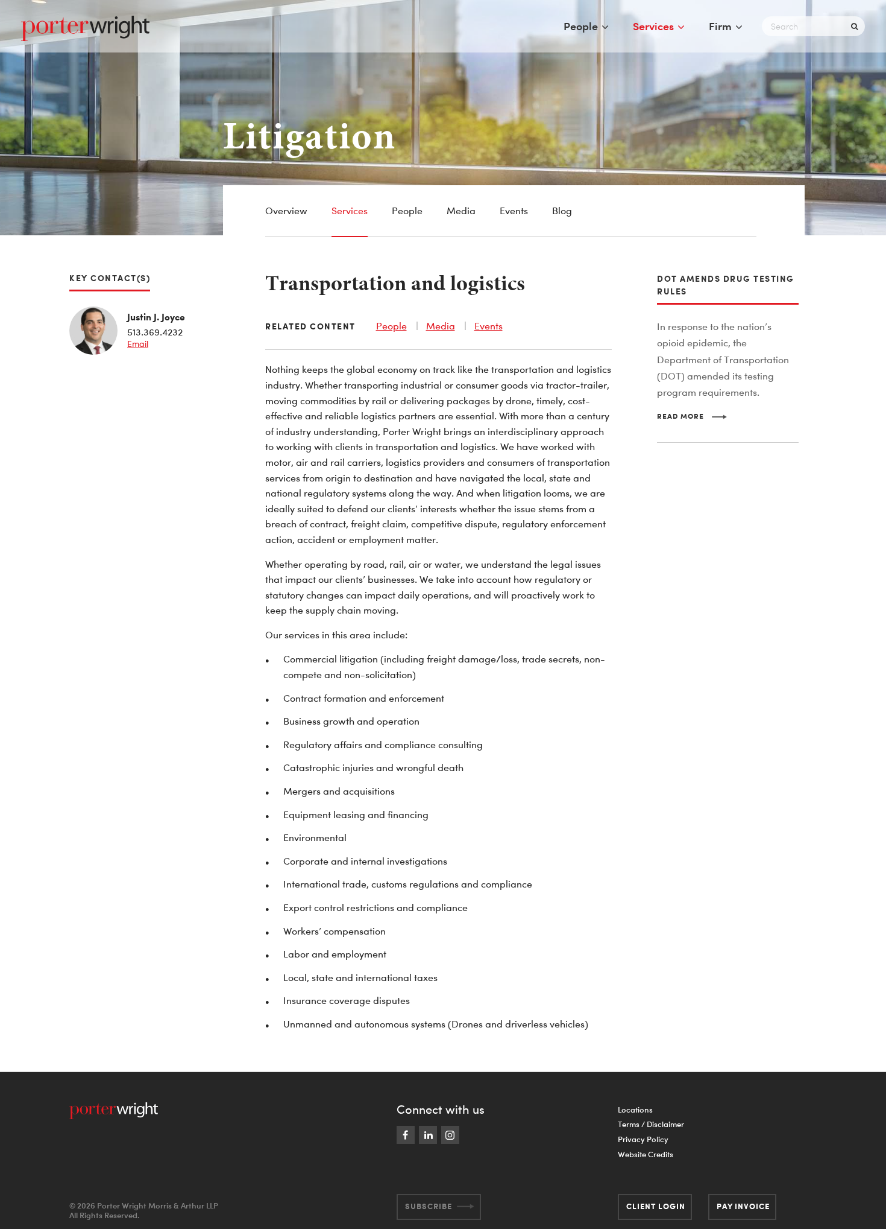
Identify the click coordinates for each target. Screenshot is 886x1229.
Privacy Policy (643, 1139)
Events (514, 211)
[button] (692, 416)
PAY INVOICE (743, 1206)
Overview (286, 211)
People (581, 26)
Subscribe (428, 1206)
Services (653, 26)
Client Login (655, 1206)
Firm (720, 26)
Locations (635, 1109)
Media (461, 211)
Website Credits (645, 1154)
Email (137, 343)
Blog (562, 211)
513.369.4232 (155, 332)
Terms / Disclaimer (651, 1124)
